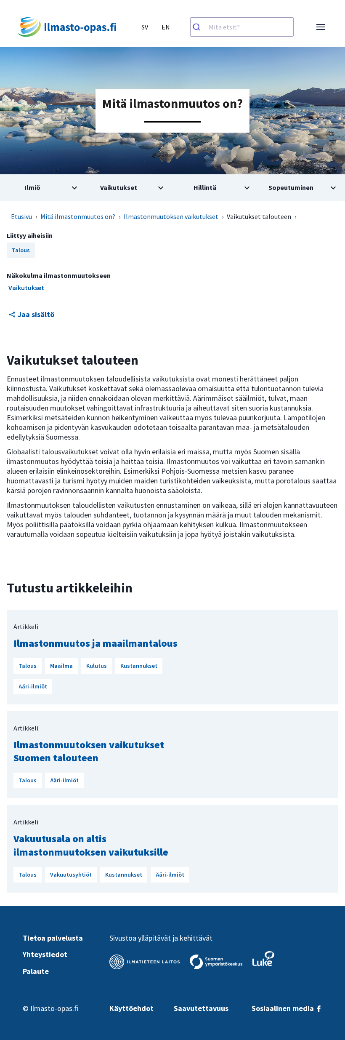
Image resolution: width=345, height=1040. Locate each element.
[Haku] (200, 27)
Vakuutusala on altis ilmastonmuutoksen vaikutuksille (90, 845)
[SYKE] (216, 962)
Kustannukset (138, 665)
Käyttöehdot (131, 1008)
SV (144, 27)
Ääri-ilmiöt (33, 686)
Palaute (36, 971)
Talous (28, 665)
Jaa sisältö (36, 314)
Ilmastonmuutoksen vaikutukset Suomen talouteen (88, 751)
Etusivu (21, 216)
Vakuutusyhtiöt (71, 874)
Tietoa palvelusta (53, 938)
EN (166, 27)
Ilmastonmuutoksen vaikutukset (171, 216)
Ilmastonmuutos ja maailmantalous (95, 643)
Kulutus (96, 665)
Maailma (61, 665)
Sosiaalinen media (284, 1008)
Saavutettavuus (201, 1008)
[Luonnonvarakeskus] (263, 958)
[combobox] (242, 27)
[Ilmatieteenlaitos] (144, 962)
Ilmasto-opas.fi (54, 1008)
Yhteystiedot (45, 954)
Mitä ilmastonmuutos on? (77, 216)
